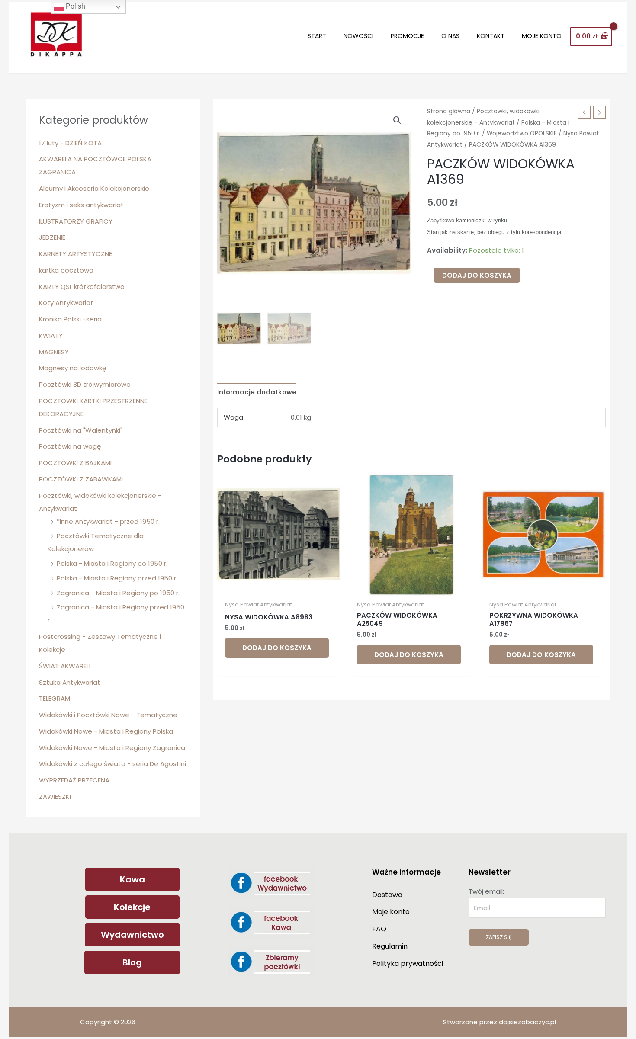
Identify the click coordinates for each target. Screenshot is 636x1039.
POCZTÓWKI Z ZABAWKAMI (81, 479)
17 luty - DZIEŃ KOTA (70, 143)
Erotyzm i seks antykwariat (81, 204)
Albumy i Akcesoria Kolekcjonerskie (94, 188)
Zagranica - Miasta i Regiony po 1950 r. (118, 592)
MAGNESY (54, 351)
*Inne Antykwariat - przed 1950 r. (108, 521)
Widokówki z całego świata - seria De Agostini (112, 763)
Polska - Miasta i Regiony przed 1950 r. (117, 578)
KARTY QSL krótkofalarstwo (82, 286)
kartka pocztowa (66, 270)
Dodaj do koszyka (476, 275)
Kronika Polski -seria (70, 319)
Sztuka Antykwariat (69, 682)
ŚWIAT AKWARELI (64, 665)
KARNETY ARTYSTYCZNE (75, 253)
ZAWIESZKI (55, 796)
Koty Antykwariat (66, 302)
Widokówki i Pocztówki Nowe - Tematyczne (108, 714)
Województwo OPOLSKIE (522, 133)
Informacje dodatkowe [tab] (256, 392)
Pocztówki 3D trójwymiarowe (85, 384)
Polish (74, 6)
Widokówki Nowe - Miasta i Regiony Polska (106, 731)
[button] (397, 120)
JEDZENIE (52, 237)
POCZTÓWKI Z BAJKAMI (75, 462)
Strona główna (448, 111)
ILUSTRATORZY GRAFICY (75, 221)
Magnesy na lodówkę (72, 367)
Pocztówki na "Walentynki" (80, 430)
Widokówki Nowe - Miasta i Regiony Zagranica (112, 747)
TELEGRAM (54, 698)
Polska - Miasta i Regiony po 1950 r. (112, 563)
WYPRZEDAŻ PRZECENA (74, 780)
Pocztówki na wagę (70, 446)
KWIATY (51, 335)
